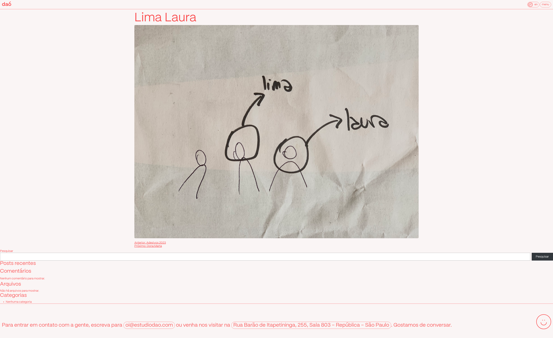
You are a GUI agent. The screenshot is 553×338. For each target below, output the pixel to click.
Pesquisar (6, 251)
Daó (6, 4)
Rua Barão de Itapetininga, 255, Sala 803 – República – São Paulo (311, 325)
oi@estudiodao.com (149, 325)
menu (545, 4)
